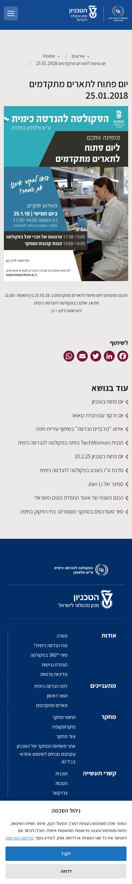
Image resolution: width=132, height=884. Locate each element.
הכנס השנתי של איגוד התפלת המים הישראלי (78, 497)
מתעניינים (103, 685)
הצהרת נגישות (55, 664)
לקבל (66, 853)
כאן (54, 310)
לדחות (66, 871)
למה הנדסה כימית (51, 686)
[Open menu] (11, 13)
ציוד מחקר (66, 736)
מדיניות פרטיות (54, 674)
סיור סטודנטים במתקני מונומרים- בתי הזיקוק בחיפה (71, 511)
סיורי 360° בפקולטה (49, 655)
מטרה (62, 635)
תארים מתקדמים (52, 705)
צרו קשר (60, 792)
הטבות (61, 783)
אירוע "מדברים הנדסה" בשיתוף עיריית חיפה (79, 428)
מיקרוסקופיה (64, 726)
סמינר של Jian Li (105, 484)
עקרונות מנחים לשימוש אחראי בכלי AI (48, 758)
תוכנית (61, 773)
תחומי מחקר (64, 717)
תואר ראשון (57, 695)
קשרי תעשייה (99, 773)
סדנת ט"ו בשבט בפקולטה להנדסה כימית (81, 470)
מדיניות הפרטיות (19, 838)
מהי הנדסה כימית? (51, 645)
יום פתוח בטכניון (107, 401)
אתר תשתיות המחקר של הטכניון (46, 746)
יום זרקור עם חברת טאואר (97, 415)
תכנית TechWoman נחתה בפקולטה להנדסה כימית (70, 442)
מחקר (108, 717)
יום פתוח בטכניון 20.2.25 (99, 456)
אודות (109, 635)
